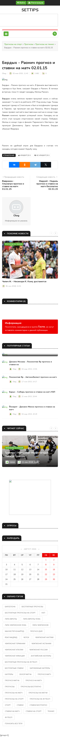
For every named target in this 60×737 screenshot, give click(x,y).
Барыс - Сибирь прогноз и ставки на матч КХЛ (32, 392)
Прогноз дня (36, 631)
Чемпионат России (38, 650)
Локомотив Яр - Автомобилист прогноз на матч (33, 377)
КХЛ (43, 613)
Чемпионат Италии (14, 650)
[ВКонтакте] (14, 165)
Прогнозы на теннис (44, 44)
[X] (46, 165)
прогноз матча (12, 680)
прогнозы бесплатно (31, 687)
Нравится (25, 155)
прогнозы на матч (13, 693)
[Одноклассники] (24, 165)
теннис (51, 711)
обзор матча (25, 674)
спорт (8, 705)
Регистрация (37, 2)
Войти (22, 2)
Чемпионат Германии (15, 643)
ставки (20, 705)
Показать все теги (13, 723)
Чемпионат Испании (41, 643)
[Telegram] (35, 165)
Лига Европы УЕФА (31, 619)
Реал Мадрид (11, 637)
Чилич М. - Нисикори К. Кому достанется (24, 281)
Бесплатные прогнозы (32, 607)
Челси (26, 637)
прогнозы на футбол (40, 699)
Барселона (10, 607)
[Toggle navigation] (6, 33)
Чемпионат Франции (15, 656)
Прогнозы (28, 44)
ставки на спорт (33, 711)
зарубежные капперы (40, 668)
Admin (12, 462)
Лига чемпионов (40, 625)
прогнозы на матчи (38, 693)
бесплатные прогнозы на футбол (21, 662)
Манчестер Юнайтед (14, 631)
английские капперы (41, 656)
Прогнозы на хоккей (14, 448)
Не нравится (42, 155)
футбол (8, 717)
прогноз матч (44, 674)
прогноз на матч (34, 680)
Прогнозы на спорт (13, 44)
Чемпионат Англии (44, 637)
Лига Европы (11, 619)
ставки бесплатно (38, 705)
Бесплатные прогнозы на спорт (20, 613)
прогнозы (10, 687)
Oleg (4, 73)
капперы (9, 674)
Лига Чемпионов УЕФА (15, 625)
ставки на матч (12, 711)
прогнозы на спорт (14, 699)
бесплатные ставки (14, 668)
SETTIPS (30, 10)
